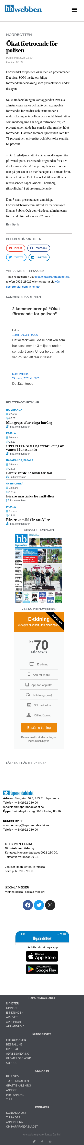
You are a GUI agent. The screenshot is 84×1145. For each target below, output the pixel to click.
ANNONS (11, 1090)
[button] (74, 9)
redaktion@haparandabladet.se (23, 806)
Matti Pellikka (20, 373)
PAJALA (11, 433)
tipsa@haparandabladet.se (51, 276)
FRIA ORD (12, 1076)
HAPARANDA (14, 409)
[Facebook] (28, 905)
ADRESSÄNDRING (17, 1053)
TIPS (9, 1099)
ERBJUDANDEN (16, 1039)
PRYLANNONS (15, 1094)
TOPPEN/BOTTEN (17, 1080)
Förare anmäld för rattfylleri (28, 520)
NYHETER (12, 1003)
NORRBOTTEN (19, 35)
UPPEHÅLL (13, 1049)
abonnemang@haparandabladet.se (26, 825)
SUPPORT (12, 1063)
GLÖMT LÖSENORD (18, 1058)
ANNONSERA (14, 1122)
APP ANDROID (15, 1026)
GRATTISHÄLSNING (18, 1085)
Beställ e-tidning (39, 727)
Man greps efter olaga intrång (29, 422)
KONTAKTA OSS (16, 1112)
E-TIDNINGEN (14, 1012)
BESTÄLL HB (14, 1044)
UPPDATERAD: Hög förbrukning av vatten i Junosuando (35, 448)
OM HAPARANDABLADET (22, 1126)
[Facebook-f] (42, 1141)
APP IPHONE (14, 1022)
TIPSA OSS (13, 1117)
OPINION (11, 1008)
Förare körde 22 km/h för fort (29, 473)
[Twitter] (39, 905)
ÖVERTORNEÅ (14, 483)
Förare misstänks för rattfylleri (30, 496)
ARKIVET (12, 1017)
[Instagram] (50, 905)
